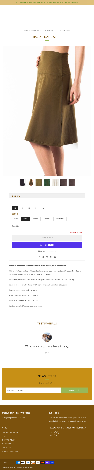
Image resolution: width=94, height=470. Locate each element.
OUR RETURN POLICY (10, 432)
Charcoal (47, 219)
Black (16, 219)
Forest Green (60, 219)
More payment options (47, 251)
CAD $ (5, 462)
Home (26, 31)
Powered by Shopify (8, 467)
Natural (35, 219)
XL (43, 208)
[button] (22, 182)
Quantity (15, 226)
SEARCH (5, 436)
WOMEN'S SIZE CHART (10, 451)
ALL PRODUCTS (8, 444)
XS (15, 208)
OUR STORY (6, 447)
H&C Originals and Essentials (42, 31)
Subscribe (73, 390)
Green (26, 219)
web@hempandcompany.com (13, 417)
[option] (47, 111)
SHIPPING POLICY (8, 440)
